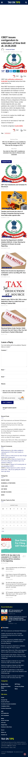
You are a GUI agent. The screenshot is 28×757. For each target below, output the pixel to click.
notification (7, 133)
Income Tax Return (5, 701)
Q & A (2, 730)
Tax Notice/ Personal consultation (8, 704)
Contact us (4, 734)
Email (3, 376)
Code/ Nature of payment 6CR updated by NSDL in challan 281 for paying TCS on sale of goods (16, 576)
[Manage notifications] (25, 754)
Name (3, 369)
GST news (4, 489)
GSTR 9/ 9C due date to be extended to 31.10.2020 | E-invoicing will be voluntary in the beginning (10, 558)
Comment (4, 350)
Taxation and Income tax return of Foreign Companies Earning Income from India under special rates (12, 213)
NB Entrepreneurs (5, 450)
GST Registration (5, 713)
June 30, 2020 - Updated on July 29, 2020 (12, 51)
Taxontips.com (10, 751)
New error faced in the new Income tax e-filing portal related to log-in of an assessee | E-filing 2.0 (13, 460)
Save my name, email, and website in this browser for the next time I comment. (13, 391)
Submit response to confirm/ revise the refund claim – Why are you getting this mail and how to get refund (13, 469)
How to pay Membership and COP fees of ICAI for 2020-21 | (16, 568)
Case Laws (4, 486)
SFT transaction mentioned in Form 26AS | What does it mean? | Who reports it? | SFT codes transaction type (16, 594)
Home (2, 697)
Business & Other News (8, 483)
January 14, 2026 (5, 217)
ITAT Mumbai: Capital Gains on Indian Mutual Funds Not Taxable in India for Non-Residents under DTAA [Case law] (14, 671)
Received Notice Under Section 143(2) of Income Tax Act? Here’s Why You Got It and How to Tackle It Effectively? (14, 330)
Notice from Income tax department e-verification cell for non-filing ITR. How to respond (13, 273)
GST (2, 711)
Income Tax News (6, 181)
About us (3, 732)
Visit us (9, 745)
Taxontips (5, 627)
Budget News (5, 480)
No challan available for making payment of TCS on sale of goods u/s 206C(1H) (12, 452)
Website (3, 384)
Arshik (2, 455)
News (2, 495)
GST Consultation (5, 715)
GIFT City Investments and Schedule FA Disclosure (14, 186)
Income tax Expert (10, 49)
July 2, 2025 (4, 334)
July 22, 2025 (4, 305)
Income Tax (4, 700)
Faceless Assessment (6, 708)
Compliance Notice (5, 706)
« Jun (2, 531)
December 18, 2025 (6, 276)
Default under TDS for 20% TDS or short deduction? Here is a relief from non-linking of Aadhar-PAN (14, 301)
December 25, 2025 (6, 248)
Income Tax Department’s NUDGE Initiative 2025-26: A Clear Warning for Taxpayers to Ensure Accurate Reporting (13, 243)
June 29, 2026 (5, 188)
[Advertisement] (14, 19)
